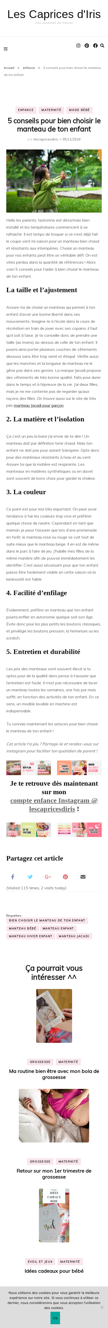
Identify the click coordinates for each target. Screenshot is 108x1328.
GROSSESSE (40, 1062)
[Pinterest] (65, 876)
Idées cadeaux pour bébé (54, 1271)
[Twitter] (30, 876)
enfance (26, 110)
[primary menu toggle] (7, 48)
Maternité (51, 110)
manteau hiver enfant (30, 936)
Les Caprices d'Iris (54, 14)
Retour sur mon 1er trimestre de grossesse (54, 1174)
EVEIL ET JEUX (40, 1261)
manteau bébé (22, 928)
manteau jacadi (74, 936)
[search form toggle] (102, 46)
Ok (55, 1318)
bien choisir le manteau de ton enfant (47, 920)
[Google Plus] (47, 876)
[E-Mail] (83, 876)
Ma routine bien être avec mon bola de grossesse (54, 1074)
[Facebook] (12, 876)
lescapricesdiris (46, 139)
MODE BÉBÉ (79, 110)
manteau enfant (58, 928)
